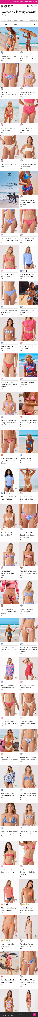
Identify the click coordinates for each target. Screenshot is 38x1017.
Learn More (10, 1015)
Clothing (9, 20)
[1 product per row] (32, 24)
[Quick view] (16, 48)
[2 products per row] (34, 24)
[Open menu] (35, 6)
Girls (26, 20)
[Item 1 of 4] (9, 403)
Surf (21, 20)
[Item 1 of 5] (9, 39)
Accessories (33, 20)
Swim (16, 20)
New (3, 20)
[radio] (2, 53)
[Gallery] (9, 39)
